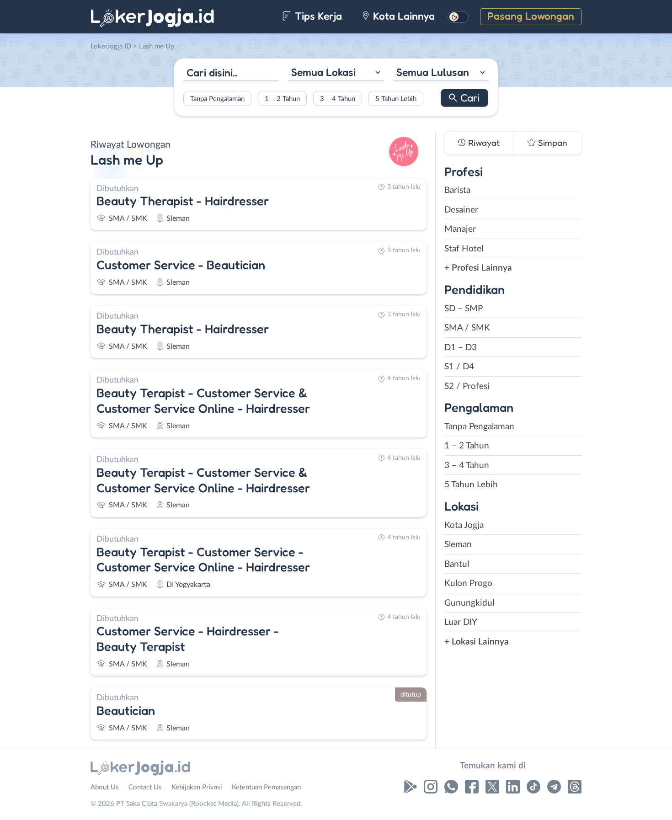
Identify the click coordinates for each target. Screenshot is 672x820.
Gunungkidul (469, 603)
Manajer (460, 229)
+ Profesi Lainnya (478, 268)
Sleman (458, 544)
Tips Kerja (317, 16)
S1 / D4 (459, 366)
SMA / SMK (467, 328)
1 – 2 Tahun (282, 98)
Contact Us (145, 787)
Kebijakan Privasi (196, 787)
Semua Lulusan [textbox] (432, 72)
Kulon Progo (468, 583)
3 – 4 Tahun (337, 98)
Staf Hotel (463, 249)
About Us (105, 787)
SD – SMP (463, 308)
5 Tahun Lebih (395, 98)
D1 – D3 (460, 347)
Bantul (456, 564)
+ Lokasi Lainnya (476, 642)
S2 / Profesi (467, 386)
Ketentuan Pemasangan (266, 787)
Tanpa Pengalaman (217, 98)
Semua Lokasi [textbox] (323, 72)
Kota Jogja (464, 525)
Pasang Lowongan (530, 16)
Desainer (461, 210)
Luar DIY (460, 622)
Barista (457, 190)
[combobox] (336, 73)
